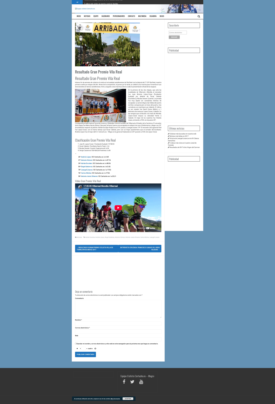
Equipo (95, 16)
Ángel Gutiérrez (109, 237)
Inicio (79, 16)
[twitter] (132, 382)
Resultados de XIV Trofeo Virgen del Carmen (185, 147)
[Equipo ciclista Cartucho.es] (85, 8)
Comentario (79, 298)
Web (76, 336)
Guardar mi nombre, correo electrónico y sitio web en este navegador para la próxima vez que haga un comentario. (117, 344)
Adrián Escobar (86, 163)
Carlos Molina (86, 173)
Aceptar (128, 399)
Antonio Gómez (86, 160)
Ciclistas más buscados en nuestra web (183, 134)
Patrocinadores (119, 16)
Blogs (162, 16)
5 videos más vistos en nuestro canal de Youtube (101, 2)
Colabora (153, 16)
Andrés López (86, 157)
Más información (115, 398)
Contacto (131, 16)
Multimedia (142, 16)
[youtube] (141, 382)
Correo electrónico (82, 328)
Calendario (106, 16)
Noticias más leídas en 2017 (179, 136)
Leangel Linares (86, 170)
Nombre (78, 320)
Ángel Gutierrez (86, 166)
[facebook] (124, 382)
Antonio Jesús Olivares (89, 176)
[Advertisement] (118, 271)
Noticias (87, 16)
